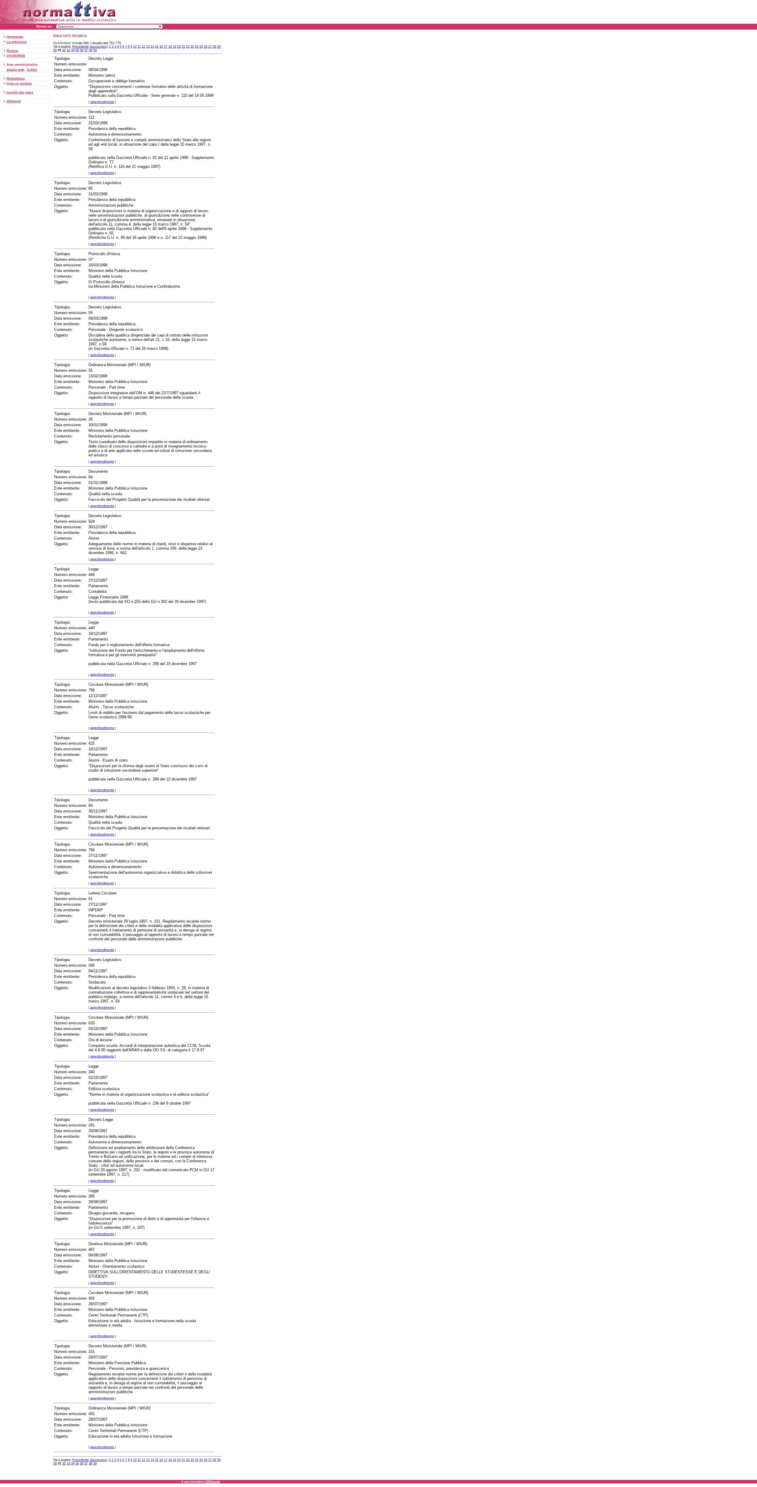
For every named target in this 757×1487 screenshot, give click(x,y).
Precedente (80, 46)
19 (174, 46)
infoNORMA (16, 55)
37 (86, 50)
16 (161, 46)
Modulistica (16, 78)
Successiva (98, 46)
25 (201, 46)
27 (210, 46)
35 (77, 50)
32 (64, 50)
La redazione (17, 42)
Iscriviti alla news (20, 92)
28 (214, 46)
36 (81, 50)
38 (90, 50)
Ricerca (12, 50)
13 (148, 46)
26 (205, 46)
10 (135, 46)
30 (55, 50)
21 (183, 46)
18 (170, 46)
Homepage (15, 36)
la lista (32, 69)
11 (139, 46)
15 (156, 46)
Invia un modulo (19, 83)
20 (179, 46)
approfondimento (102, 102)
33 (68, 50)
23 (192, 46)
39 (95, 50)
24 (196, 46)
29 (219, 46)
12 (143, 46)
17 (165, 46)
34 (73, 50)
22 (188, 46)
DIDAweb (14, 101)
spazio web (15, 69)
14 (152, 46)
